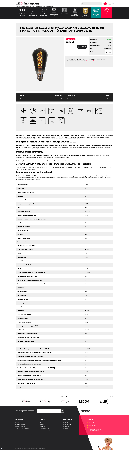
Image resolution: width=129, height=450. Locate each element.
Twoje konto (66, 422)
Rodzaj (22, 95)
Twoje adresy (66, 426)
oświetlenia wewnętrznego (71, 177)
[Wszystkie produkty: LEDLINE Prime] (108, 52)
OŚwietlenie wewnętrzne (46, 430)
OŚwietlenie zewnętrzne (46, 432)
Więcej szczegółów (90, 60)
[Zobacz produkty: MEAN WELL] (84, 401)
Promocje (43, 422)
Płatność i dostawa (20, 424)
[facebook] (82, 411)
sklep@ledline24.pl (92, 427)
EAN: (91, 48)
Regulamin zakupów (20, 426)
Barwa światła (71, 95)
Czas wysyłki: (93, 39)
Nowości (43, 424)
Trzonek (22, 98)
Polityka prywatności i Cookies (22, 428)
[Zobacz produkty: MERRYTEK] (104, 401)
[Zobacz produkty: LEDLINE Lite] (25, 401)
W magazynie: (93, 42)
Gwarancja (70, 98)
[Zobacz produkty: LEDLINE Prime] (45, 401)
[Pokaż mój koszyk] (105, 3)
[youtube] (88, 411)
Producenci (64, 396)
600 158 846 (92, 425)
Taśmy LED (43, 426)
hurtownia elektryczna (26, 448)
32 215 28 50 (92, 422)
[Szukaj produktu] (100, 3)
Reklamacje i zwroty (20, 430)
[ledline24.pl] (47, 3)
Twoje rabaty (66, 428)
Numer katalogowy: (95, 45)
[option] (25, 401)
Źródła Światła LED (45, 428)
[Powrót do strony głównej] (17, 21)
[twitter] (85, 411)
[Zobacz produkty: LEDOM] (64, 401)
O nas (17, 422)
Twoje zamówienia (67, 424)
